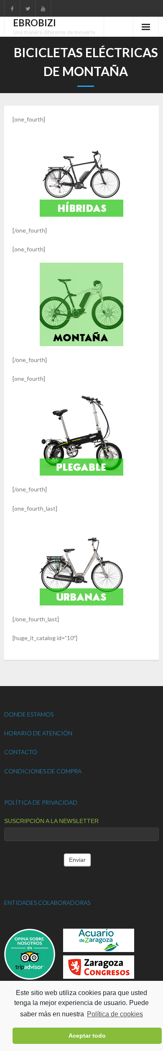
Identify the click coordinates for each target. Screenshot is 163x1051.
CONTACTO (20, 751)
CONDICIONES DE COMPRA (43, 771)
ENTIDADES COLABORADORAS (47, 902)
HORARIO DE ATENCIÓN (38, 733)
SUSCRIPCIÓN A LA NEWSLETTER (51, 821)
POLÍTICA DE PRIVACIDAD (40, 802)
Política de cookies (115, 1014)
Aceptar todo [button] (87, 1035)
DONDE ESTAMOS (28, 714)
